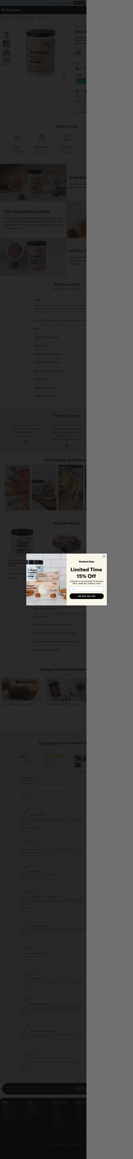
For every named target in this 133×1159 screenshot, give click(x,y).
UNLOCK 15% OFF (86, 596)
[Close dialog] (104, 556)
